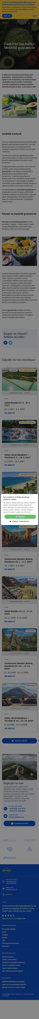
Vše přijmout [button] (20, 517)
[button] (19, 521)
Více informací (25, 512)
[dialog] (19, 509)
